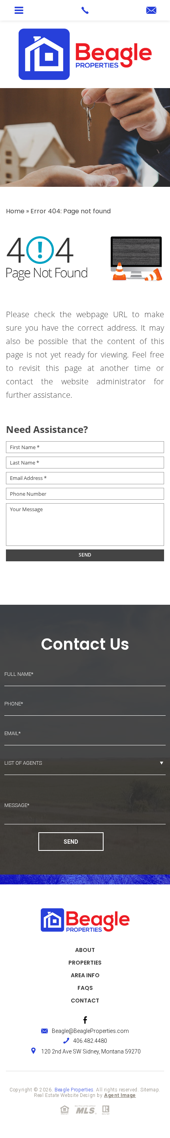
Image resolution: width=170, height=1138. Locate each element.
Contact (85, 1000)
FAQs (85, 987)
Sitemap (149, 1090)
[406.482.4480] (85, 10)
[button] (19, 10)
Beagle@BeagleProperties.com (90, 1031)
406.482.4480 (90, 1041)
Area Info (85, 975)
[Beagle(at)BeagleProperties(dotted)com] (151, 11)
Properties (85, 962)
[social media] (85, 1020)
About (85, 950)
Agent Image (120, 1095)
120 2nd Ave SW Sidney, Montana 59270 (91, 1051)
